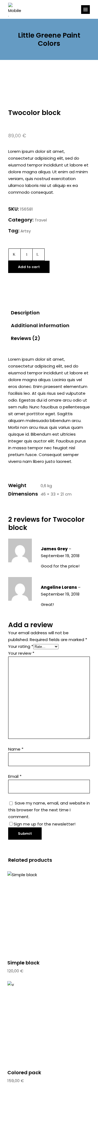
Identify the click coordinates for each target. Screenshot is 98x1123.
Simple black (23, 962)
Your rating (20, 646)
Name (15, 749)
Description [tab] (25, 312)
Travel (41, 220)
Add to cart (29, 266)
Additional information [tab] (40, 325)
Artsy (25, 231)
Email (15, 776)
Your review (21, 653)
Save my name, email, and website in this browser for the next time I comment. (49, 810)
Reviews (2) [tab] (25, 338)
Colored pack (24, 1072)
